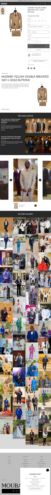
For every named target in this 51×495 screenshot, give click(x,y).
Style (28, 29)
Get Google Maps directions (35, 488)
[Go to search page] (40, 3)
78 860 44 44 (37, 485)
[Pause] (36, 200)
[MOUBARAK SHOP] (4, 3)
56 (45, 20)
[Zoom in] (6, 225)
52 (38, 20)
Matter (29, 24)
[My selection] (43, 3)
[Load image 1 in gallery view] (2, 10)
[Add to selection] (40, 41)
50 (35, 20)
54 (41, 20)
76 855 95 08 (31, 485)
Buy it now (39, 49)
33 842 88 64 (42, 485)
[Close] (47, 470)
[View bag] (45, 3)
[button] (40, 3)
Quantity (29, 39)
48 (32, 20)
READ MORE (3, 129)
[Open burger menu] (48, 3)
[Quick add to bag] (35, 205)
